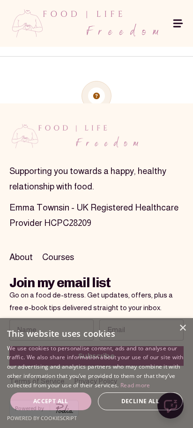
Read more (135, 385)
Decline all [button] (140, 401)
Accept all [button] (50, 401)
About (21, 257)
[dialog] (96, 373)
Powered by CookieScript (42, 417)
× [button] (182, 328)
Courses (58, 257)
